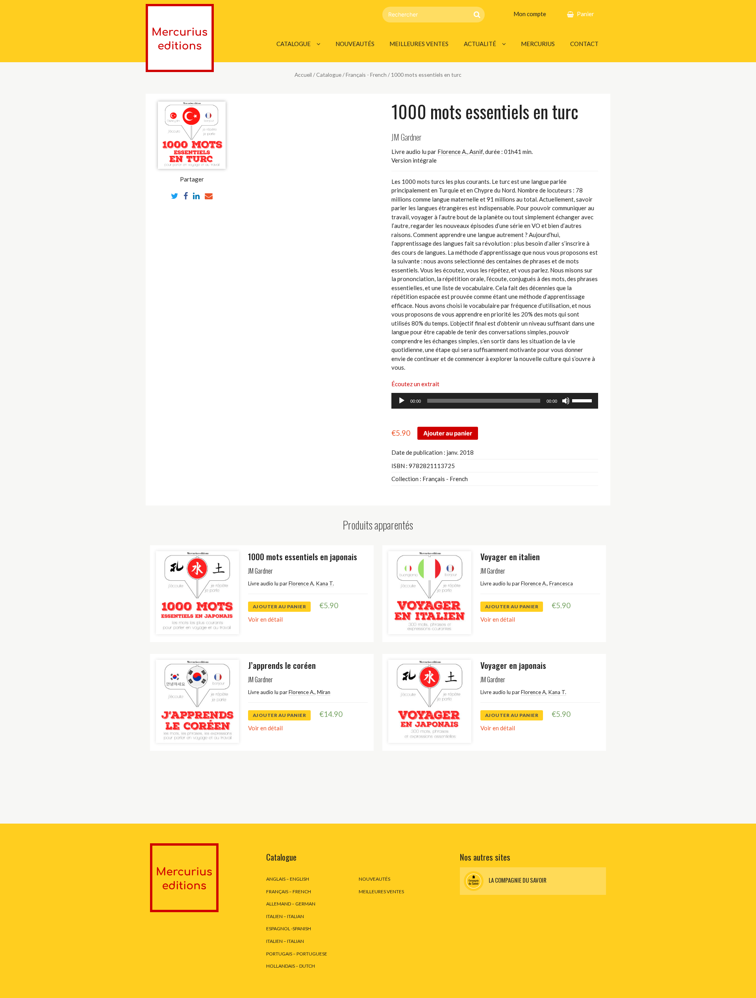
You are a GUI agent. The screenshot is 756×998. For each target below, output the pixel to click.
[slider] (583, 400)
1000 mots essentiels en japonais (302, 556)
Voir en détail (265, 619)
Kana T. (325, 583)
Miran (323, 692)
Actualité (480, 43)
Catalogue (293, 43)
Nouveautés (354, 43)
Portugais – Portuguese (296, 954)
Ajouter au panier (447, 433)
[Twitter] (174, 195)
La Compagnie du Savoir (517, 880)
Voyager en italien (510, 556)
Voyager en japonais (513, 665)
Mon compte (529, 13)
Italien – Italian (285, 916)
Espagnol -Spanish (288, 928)
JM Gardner (406, 137)
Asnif (476, 151)
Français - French (366, 74)
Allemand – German (290, 904)
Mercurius (538, 43)
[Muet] (566, 401)
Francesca (561, 583)
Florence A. (452, 151)
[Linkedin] (196, 195)
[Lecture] (402, 401)
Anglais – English (287, 879)
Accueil (303, 74)
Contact (584, 43)
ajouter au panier (279, 606)
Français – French (288, 891)
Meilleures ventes (418, 43)
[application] (494, 401)
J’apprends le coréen (282, 665)
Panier (585, 13)
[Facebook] (185, 195)
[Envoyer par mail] (209, 195)
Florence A (301, 583)
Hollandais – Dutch (290, 966)
